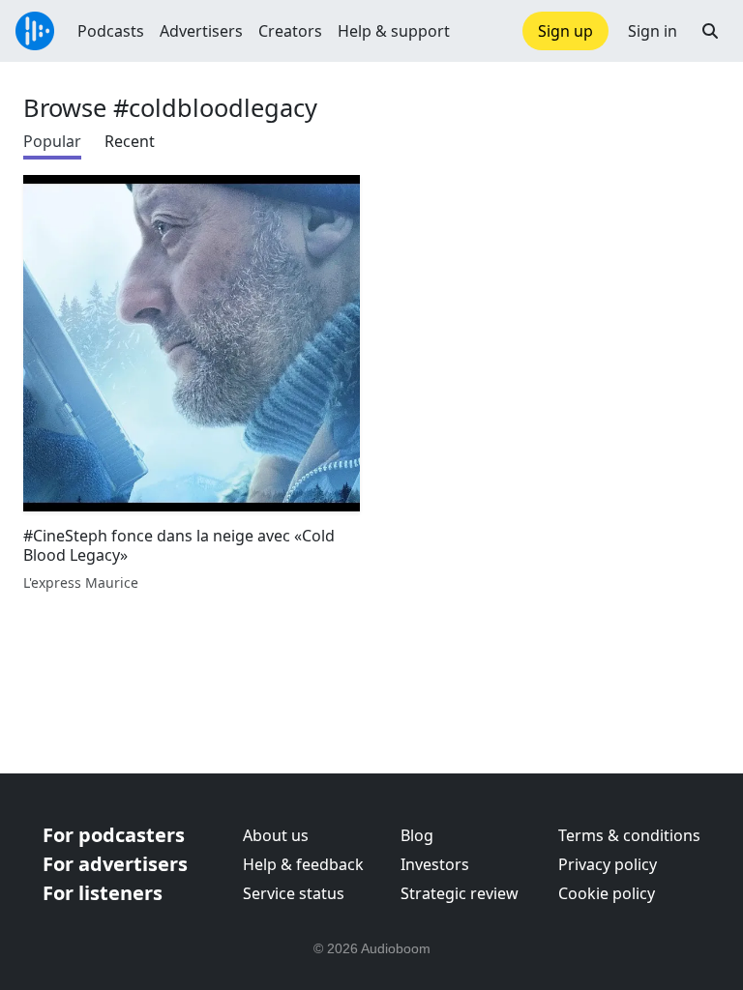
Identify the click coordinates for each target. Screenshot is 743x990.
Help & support (394, 31)
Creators (290, 31)
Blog (417, 835)
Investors (435, 864)
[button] (710, 31)
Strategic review (460, 893)
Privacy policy (607, 864)
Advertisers (201, 31)
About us (276, 835)
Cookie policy (606, 893)
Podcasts (110, 31)
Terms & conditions (629, 835)
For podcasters (114, 835)
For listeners (103, 893)
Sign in (652, 31)
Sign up (565, 31)
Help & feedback (303, 864)
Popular (52, 141)
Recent (129, 141)
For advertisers (115, 864)
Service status (293, 893)
